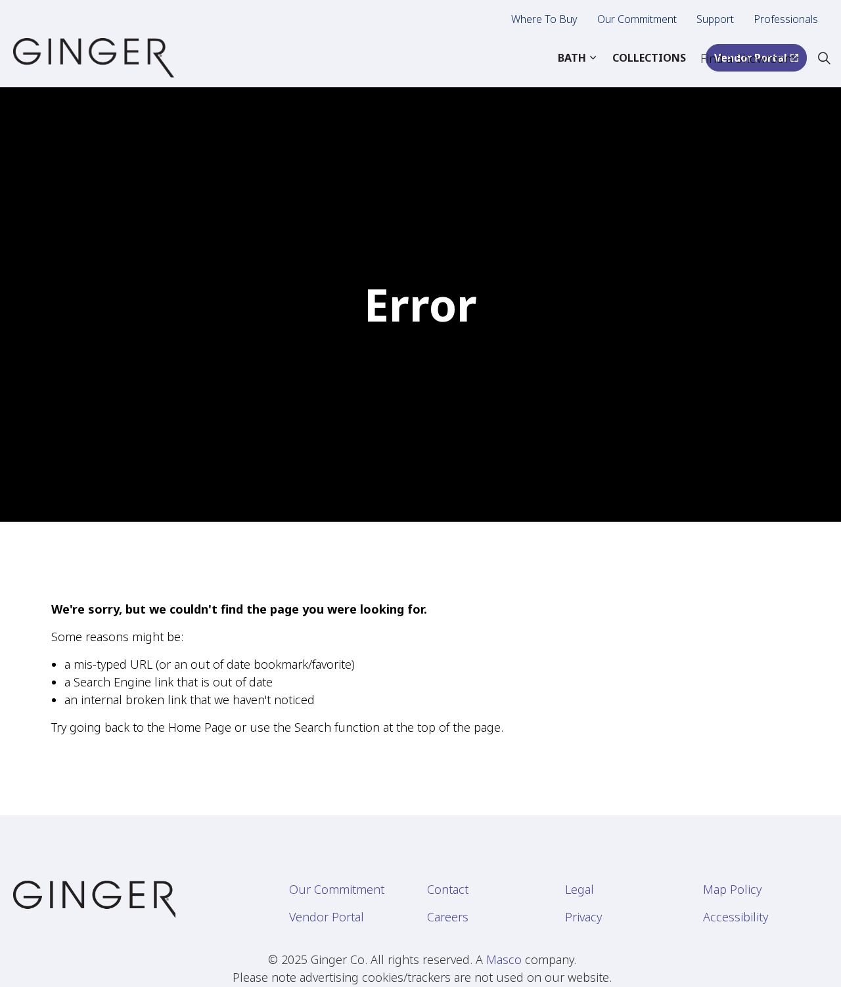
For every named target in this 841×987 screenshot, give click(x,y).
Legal (579, 889)
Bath (572, 58)
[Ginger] (93, 57)
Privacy (583, 917)
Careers (447, 917)
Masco (504, 959)
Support (715, 19)
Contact (447, 889)
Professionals (786, 19)
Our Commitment (637, 19)
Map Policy (732, 889)
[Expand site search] (824, 57)
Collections (649, 58)
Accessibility (735, 917)
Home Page (199, 727)
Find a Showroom (747, 58)
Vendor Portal (326, 917)
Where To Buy (544, 19)
